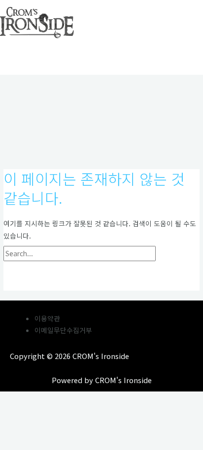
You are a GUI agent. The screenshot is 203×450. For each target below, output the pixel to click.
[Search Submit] (178, 253)
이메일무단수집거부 (63, 330)
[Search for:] (101, 253)
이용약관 (47, 318)
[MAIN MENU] (29, 54)
